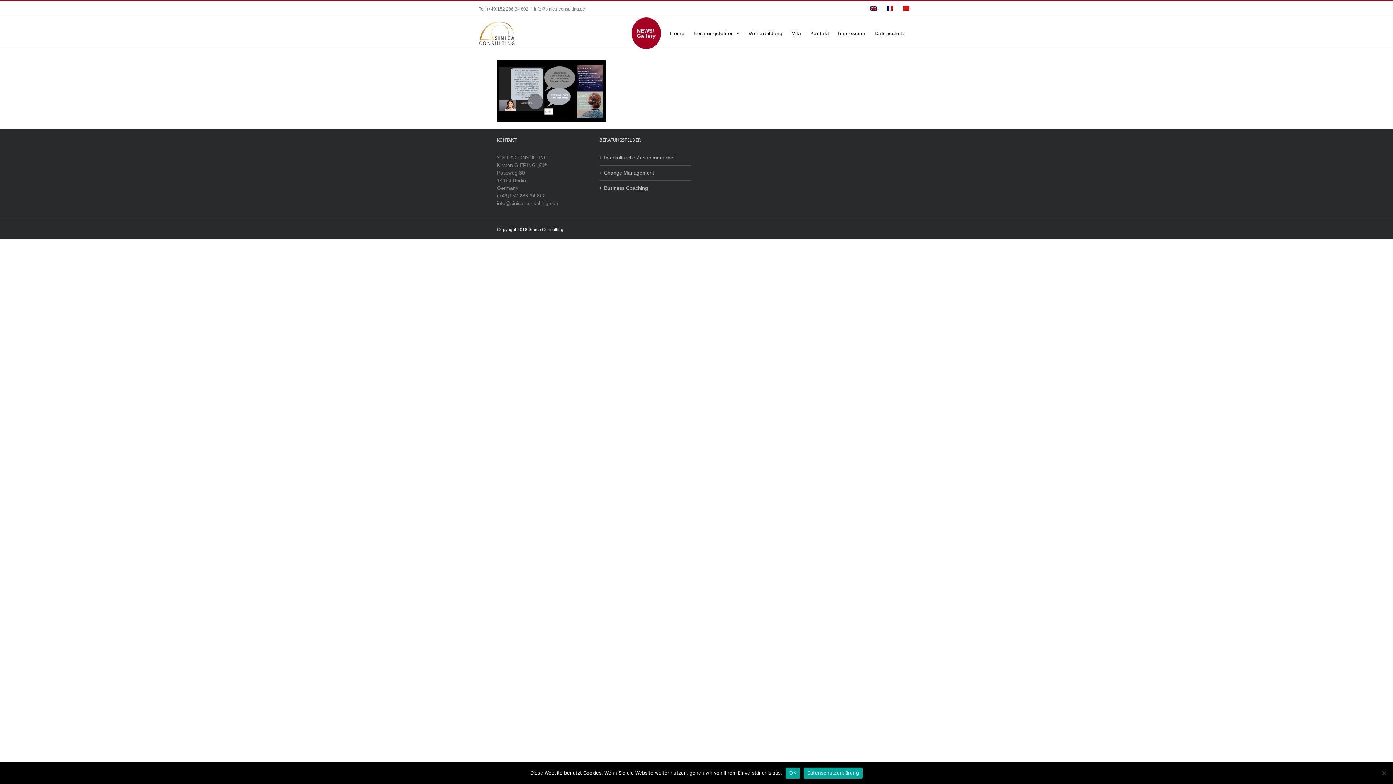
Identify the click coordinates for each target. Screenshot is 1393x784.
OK (792, 773)
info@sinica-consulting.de (559, 9)
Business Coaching (626, 188)
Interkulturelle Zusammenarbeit (640, 157)
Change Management (629, 173)
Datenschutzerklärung (833, 773)
